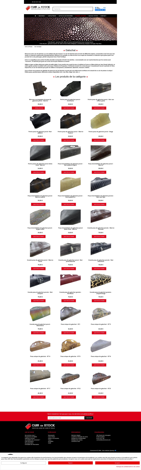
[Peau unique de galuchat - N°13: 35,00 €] (101, 313)
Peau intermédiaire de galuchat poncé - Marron (100, 164)
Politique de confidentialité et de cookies (128, 466)
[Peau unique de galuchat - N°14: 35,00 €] (40, 345)
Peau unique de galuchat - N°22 (70, 388)
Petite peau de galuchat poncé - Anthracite (70, 100)
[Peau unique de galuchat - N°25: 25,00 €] (101, 377)
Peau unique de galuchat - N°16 (101, 356)
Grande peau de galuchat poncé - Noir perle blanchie (70, 260)
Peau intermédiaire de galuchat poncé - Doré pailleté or (70, 196)
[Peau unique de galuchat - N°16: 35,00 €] (101, 345)
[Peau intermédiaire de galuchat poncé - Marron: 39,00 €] (101, 153)
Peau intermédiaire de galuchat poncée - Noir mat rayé (101, 196)
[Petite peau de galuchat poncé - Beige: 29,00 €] (101, 120)
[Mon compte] (99, 2)
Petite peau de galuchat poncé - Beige (101, 132)
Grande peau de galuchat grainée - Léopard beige (101, 292)
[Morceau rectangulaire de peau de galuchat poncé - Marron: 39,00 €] (40, 88)
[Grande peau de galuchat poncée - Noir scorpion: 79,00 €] (40, 281)
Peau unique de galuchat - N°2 (70, 324)
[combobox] (69, 9)
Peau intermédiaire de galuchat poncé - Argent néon (40, 228)
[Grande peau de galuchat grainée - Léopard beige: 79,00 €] (101, 281)
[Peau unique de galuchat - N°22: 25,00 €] (70, 377)
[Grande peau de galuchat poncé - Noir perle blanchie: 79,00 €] (70, 249)
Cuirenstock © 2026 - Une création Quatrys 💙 (103, 450)
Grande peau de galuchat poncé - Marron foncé (40, 260)
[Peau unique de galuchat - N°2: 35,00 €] (70, 313)
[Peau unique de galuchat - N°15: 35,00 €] (70, 345)
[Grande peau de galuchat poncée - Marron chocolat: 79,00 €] (101, 217)
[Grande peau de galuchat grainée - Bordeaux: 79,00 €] (70, 281)
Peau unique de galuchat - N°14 (40, 356)
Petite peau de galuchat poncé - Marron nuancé (70, 132)
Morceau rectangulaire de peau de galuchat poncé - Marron (40, 100)
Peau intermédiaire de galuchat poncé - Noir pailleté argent (70, 164)
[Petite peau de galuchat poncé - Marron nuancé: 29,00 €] (70, 120)
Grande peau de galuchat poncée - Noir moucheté (100, 260)
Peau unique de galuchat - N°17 (40, 388)
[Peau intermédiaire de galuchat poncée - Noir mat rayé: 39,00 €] (101, 185)
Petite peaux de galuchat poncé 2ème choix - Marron (40, 164)
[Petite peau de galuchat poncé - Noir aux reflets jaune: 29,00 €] (101, 88)
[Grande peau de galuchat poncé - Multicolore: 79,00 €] (40, 313)
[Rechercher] (91, 9)
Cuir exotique (37, 46)
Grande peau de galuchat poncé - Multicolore (40, 324)
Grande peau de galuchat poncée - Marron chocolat (100, 228)
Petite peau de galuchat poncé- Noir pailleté (40, 132)
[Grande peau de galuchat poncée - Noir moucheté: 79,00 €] (101, 249)
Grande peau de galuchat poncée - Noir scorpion (40, 292)
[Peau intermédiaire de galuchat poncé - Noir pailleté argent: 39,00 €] (70, 153)
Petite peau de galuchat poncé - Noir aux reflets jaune (101, 100)
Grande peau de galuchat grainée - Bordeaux (70, 292)
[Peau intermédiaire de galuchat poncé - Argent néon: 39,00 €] (40, 217)
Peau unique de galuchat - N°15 (70, 356)
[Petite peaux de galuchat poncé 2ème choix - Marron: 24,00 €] (40, 153)
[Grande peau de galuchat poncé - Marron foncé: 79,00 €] (40, 249)
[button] (111, 9)
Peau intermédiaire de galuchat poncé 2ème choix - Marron (70, 228)
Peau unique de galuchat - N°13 (101, 324)
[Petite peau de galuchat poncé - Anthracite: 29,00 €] (70, 88)
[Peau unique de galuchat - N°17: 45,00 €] (40, 377)
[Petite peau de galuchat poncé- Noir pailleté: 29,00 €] (40, 120)
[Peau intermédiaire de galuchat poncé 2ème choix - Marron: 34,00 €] (70, 217)
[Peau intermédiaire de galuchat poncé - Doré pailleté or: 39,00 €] (70, 185)
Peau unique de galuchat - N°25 (101, 388)
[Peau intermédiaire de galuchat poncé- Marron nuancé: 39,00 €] (40, 185)
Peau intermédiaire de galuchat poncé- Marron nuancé (40, 196)
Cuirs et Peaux (28, 46)
